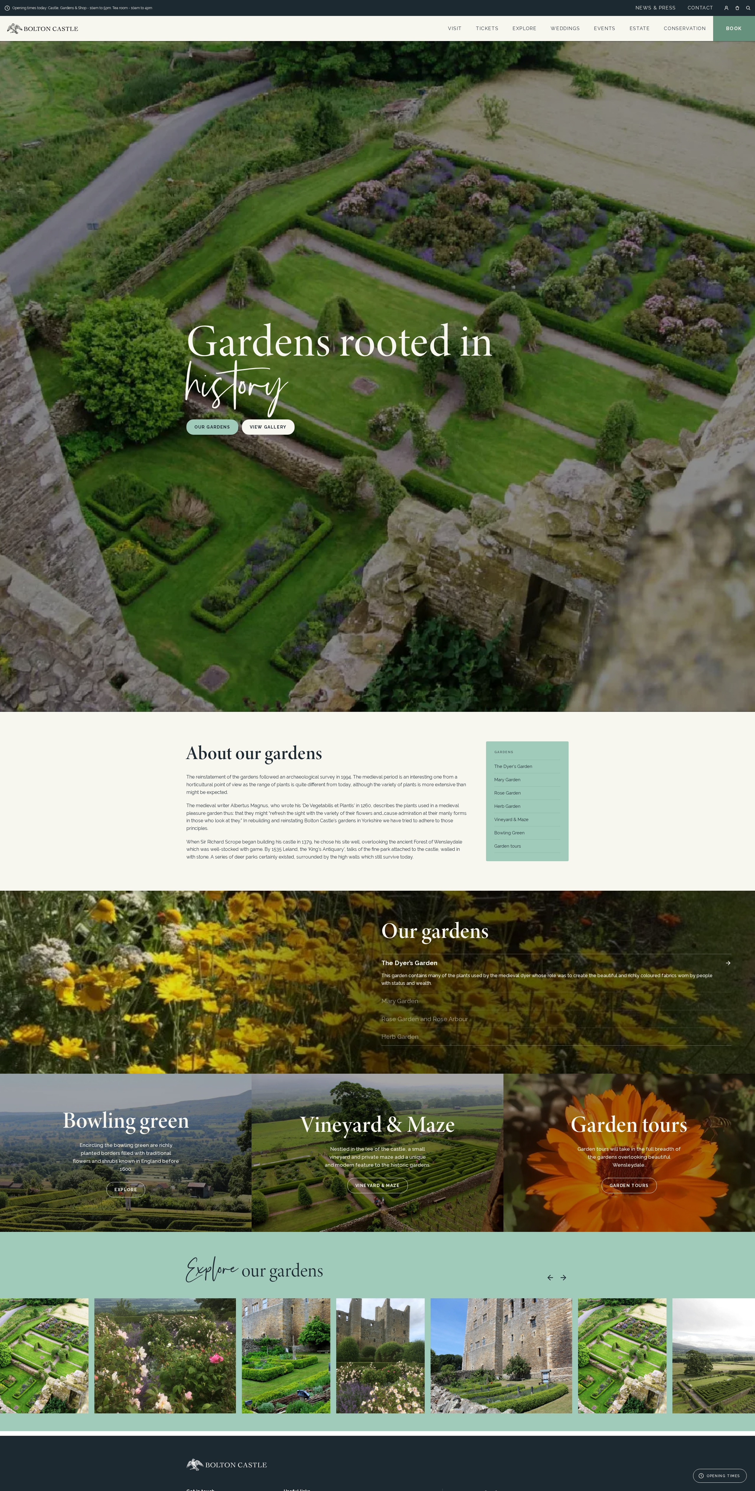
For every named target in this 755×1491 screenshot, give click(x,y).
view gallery (268, 427)
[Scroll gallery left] (550, 1277)
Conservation (685, 28)
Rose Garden (507, 792)
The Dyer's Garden (513, 766)
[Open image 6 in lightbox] (622, 1355)
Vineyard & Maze (511, 819)
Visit (455, 28)
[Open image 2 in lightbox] (165, 1355)
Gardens (503, 752)
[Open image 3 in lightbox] (286, 1355)
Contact (700, 8)
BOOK (734, 28)
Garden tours (507, 846)
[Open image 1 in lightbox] (44, 1355)
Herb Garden (507, 806)
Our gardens (212, 427)
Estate (640, 28)
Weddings (565, 28)
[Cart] (737, 8)
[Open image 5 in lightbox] (501, 1355)
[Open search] (748, 8)
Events (605, 28)
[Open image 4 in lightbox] (380, 1355)
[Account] (726, 8)
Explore (524, 28)
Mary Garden (507, 779)
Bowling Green (509, 832)
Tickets (487, 28)
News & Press (656, 8)
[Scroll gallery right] (563, 1277)
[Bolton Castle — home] (226, 1465)
